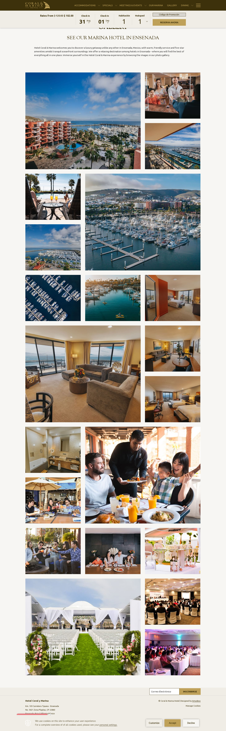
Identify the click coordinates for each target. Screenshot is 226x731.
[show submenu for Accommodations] (99, 5)
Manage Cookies (193, 706)
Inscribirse (190, 691)
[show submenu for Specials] (116, 5)
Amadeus (196, 701)
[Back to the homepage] (37, 5)
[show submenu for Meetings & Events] (145, 5)
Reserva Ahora (169, 22)
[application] (113, 723)
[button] (85, 19)
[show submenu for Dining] (192, 5)
